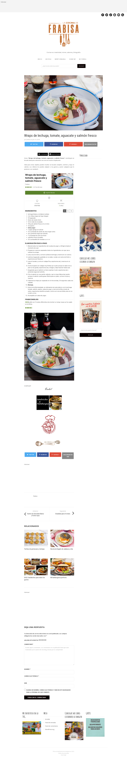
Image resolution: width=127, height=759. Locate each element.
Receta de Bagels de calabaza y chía (61, 549)
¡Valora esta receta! (31, 640)
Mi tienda (82, 59)
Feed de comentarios (51, 726)
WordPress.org (49, 729)
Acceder (47, 719)
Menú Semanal (60, 59)
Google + (74, 144)
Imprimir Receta (55, 154)
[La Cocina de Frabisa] (63, 34)
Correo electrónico (31, 676)
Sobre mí (72, 59)
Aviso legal (63, 755)
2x (68, 211)
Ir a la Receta (43, 154)
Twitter (34, 144)
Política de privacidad (63, 753)
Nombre (27, 669)
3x (71, 211)
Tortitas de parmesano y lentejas (34, 549)
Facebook (54, 144)
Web (25, 683)
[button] (26, 187)
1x (64, 211)
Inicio (40, 59)
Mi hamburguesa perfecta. (58, 577)
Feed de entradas (50, 722)
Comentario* (28, 644)
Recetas (48, 59)
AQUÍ (26, 302)
